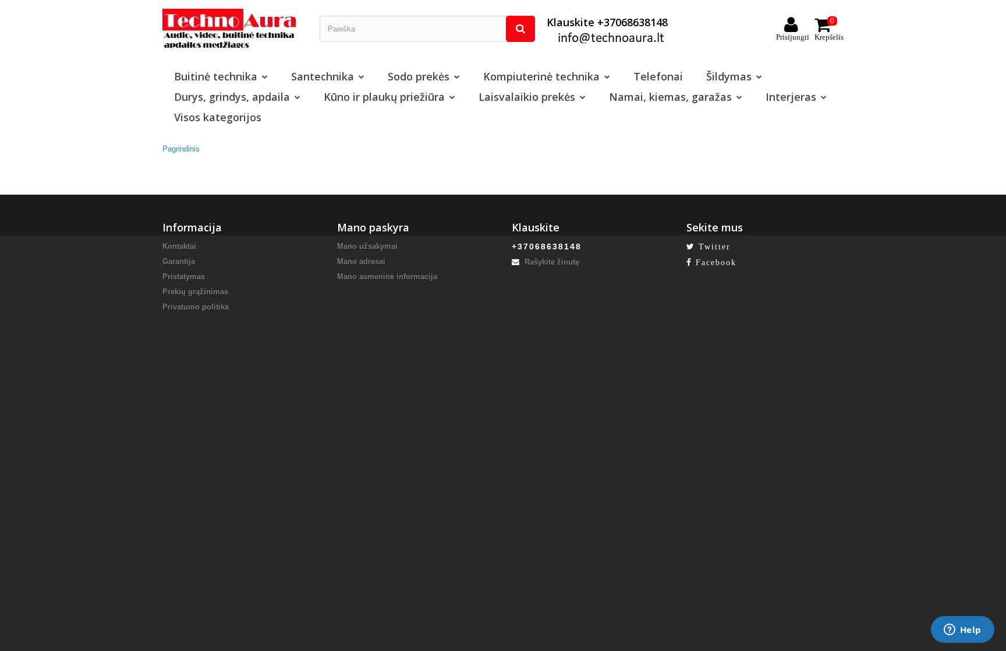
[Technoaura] (232, 28)
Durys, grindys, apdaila (232, 97)
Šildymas (729, 76)
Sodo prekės (418, 76)
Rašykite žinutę (550, 262)
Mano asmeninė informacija (387, 276)
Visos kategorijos (217, 117)
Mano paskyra (373, 227)
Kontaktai (179, 246)
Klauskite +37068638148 (607, 22)
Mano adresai (361, 261)
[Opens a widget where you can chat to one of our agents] (962, 630)
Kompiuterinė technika (541, 76)
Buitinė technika (215, 76)
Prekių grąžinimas (195, 291)
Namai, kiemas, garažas (670, 97)
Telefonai (658, 76)
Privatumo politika (195, 306)
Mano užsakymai (367, 246)
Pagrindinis (181, 149)
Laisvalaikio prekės (527, 97)
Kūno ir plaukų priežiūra (384, 97)
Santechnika (322, 76)
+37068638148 (547, 246)
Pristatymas (183, 276)
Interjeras (791, 97)
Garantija (178, 261)
